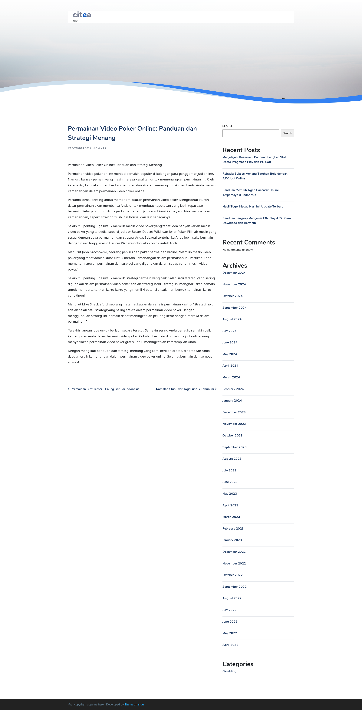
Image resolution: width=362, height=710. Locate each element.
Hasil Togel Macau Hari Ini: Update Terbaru (252, 206)
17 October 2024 (79, 148)
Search (227, 126)
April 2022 (230, 645)
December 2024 (234, 273)
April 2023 (230, 505)
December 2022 (234, 552)
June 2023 (230, 482)
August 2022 (232, 598)
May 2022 (229, 633)
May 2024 (229, 354)
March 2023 (231, 517)
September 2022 (234, 587)
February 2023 (233, 529)
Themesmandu (134, 704)
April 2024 (230, 366)
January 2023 (232, 540)
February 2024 (233, 389)
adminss (99, 148)
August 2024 (232, 319)
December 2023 (234, 412)
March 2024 (231, 377)
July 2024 (229, 331)
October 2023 (232, 435)
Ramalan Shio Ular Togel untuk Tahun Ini (185, 389)
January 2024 (232, 401)
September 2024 (234, 308)
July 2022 (229, 610)
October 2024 (232, 296)
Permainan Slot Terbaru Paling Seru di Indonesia (105, 389)
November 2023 (234, 424)
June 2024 (230, 342)
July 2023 (229, 470)
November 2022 (234, 563)
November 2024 (234, 284)
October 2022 (232, 575)
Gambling (229, 671)
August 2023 (232, 459)
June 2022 (230, 622)
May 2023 (229, 494)
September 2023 (234, 447)
